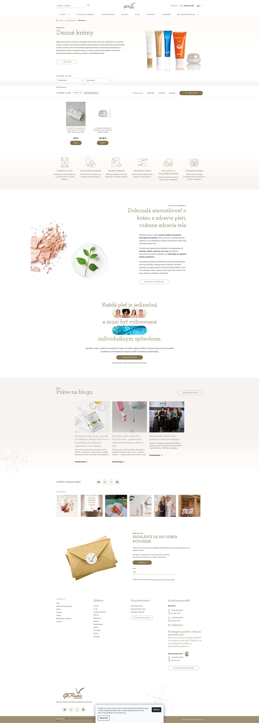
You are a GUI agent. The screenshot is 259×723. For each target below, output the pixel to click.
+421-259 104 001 (177, 618)
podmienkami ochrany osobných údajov (162, 579)
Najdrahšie (162, 93)
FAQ (57, 603)
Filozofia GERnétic (100, 612)
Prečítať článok (80, 462)
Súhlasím (156, 709)
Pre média (97, 630)
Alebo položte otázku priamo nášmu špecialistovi (129, 363)
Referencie (97, 618)
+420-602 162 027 (177, 657)
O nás (95, 609)
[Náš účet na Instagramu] (105, 482)
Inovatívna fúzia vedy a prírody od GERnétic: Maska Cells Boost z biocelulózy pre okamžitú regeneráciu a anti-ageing (92, 441)
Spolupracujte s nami (138, 609)
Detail (76, 143)
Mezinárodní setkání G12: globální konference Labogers (164, 438)
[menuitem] (64, 14)
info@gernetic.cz (177, 625)
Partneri (96, 621)
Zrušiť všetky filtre (90, 93)
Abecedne (172, 93)
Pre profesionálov (137, 606)
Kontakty (97, 636)
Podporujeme (98, 624)
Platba (58, 615)
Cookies (59, 621)
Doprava (59, 612)
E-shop (96, 606)
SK (200, 6)
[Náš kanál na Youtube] (98, 482)
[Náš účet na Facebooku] (111, 482)
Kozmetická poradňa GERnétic (183, 668)
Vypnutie (76, 92)
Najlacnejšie (150, 93)
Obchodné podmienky (64, 606)
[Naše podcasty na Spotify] (117, 482)
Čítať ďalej (67, 62)
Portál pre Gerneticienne (141, 617)
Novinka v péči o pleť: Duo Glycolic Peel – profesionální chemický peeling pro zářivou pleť (127, 441)
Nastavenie (104, 718)
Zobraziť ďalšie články (190, 392)
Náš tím (96, 615)
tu (125, 713)
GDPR (58, 609)
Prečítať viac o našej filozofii (154, 281)
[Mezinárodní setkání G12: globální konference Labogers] (166, 416)
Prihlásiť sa (142, 562)
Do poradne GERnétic (129, 357)
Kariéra (96, 633)
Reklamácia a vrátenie (64, 618)
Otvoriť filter (192, 93)
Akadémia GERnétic (138, 612)
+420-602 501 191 (177, 610)
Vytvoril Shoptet (186, 719)
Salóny (96, 627)
